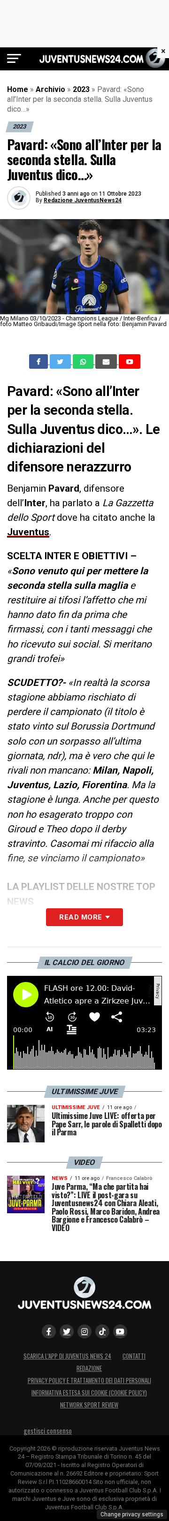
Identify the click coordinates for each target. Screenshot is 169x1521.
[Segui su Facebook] (49, 1331)
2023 (81, 89)
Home (17, 89)
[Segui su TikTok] (102, 1331)
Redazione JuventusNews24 (83, 200)
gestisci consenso (47, 1431)
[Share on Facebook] (39, 361)
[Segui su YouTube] (120, 1331)
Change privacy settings (131, 1514)
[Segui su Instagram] (84, 1331)
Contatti (134, 1356)
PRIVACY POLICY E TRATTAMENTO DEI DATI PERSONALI (89, 1380)
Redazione (89, 1368)
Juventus (28, 532)
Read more (80, 917)
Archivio (50, 89)
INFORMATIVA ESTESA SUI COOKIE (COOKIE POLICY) (89, 1392)
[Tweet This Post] (61, 361)
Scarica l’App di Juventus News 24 (67, 1356)
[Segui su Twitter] (67, 1331)
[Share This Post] (84, 361)
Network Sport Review (89, 1404)
